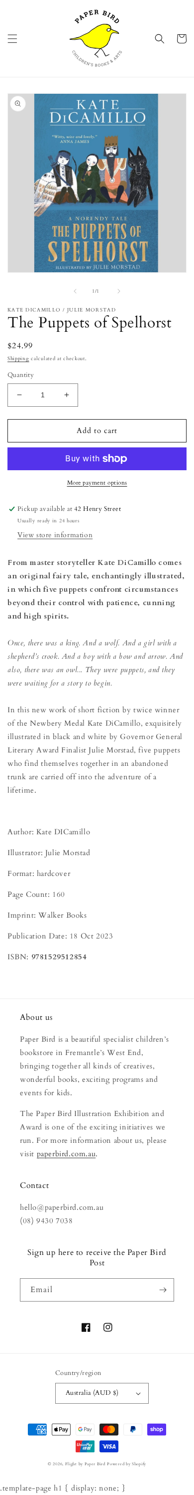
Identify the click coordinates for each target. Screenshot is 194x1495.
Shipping (18, 358)
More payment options (97, 483)
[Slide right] (119, 291)
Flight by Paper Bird (85, 1464)
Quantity (20, 375)
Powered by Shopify (126, 1464)
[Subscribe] (163, 1290)
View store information (55, 535)
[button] (12, 39)
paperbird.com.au (66, 1154)
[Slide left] (75, 291)
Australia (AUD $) (92, 1392)
